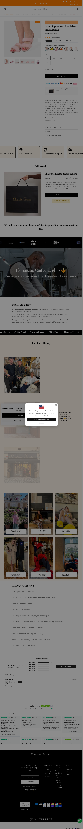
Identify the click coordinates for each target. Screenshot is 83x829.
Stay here (41, 423)
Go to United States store (41, 419)
